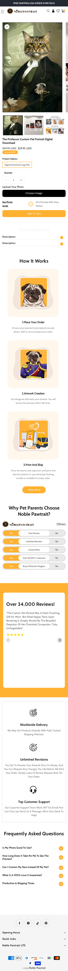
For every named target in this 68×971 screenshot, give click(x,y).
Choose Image (34, 193)
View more (34, 489)
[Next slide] (59, 640)
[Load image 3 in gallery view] (55, 125)
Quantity (8, 172)
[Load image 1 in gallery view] (13, 125)
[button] (48, 11)
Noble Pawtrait (37, 967)
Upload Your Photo (13, 186)
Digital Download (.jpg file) (17, 164)
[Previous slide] (8, 640)
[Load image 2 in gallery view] (34, 125)
